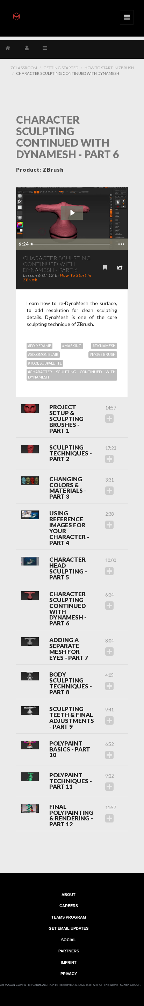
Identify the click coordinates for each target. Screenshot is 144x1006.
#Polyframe (39, 346)
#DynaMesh (104, 346)
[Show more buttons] (121, 244)
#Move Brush (103, 354)
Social (68, 939)
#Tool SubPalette (45, 363)
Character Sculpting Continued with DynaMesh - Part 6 (68, 609)
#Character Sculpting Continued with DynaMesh (72, 374)
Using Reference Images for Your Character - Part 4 (69, 528)
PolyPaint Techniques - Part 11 (70, 781)
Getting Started (60, 67)
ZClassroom (23, 67)
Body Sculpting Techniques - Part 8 (70, 683)
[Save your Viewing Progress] (105, 267)
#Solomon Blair (43, 354)
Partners (68, 951)
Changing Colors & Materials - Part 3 (67, 488)
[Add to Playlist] (109, 418)
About (68, 894)
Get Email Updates (68, 928)
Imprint (69, 962)
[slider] (71, 244)
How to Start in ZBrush (109, 67)
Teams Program (68, 917)
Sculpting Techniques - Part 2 (70, 453)
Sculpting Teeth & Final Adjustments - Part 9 (71, 718)
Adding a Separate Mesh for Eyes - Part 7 (68, 649)
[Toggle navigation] (127, 17)
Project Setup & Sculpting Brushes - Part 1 (66, 419)
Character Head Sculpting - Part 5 (68, 568)
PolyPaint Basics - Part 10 (69, 749)
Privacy (68, 974)
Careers (68, 906)
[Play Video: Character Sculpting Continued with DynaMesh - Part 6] (72, 213)
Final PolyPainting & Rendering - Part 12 (71, 816)
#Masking (71, 346)
